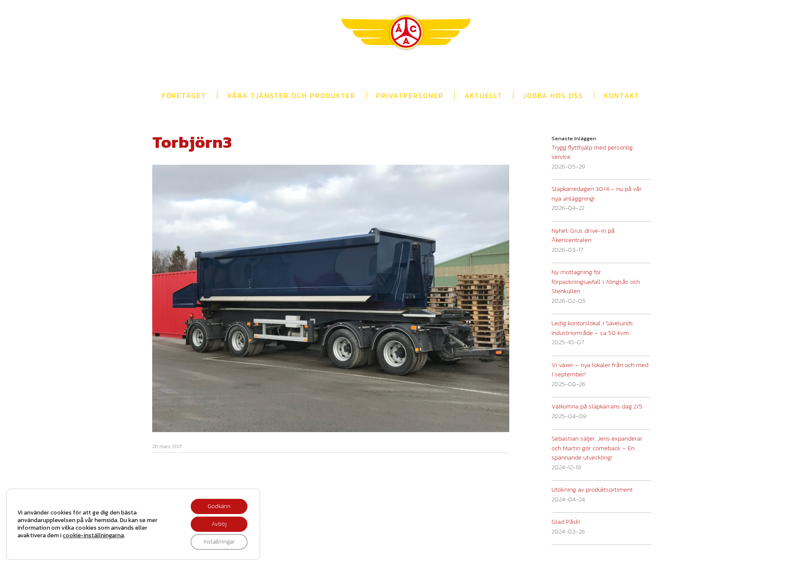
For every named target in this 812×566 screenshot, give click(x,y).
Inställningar (219, 541)
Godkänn (219, 506)
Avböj (219, 524)
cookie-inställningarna (93, 535)
